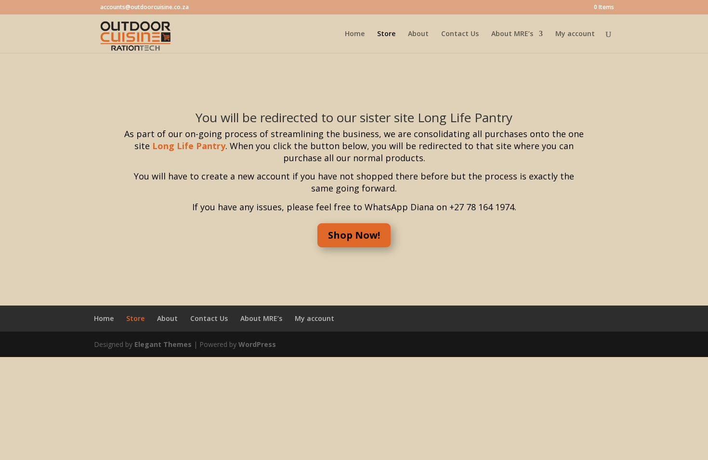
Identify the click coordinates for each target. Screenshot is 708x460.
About (418, 34)
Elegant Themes (163, 344)
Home (355, 34)
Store (386, 34)
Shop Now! (354, 235)
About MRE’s (512, 34)
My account (575, 34)
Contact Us (460, 34)
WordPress (257, 344)
